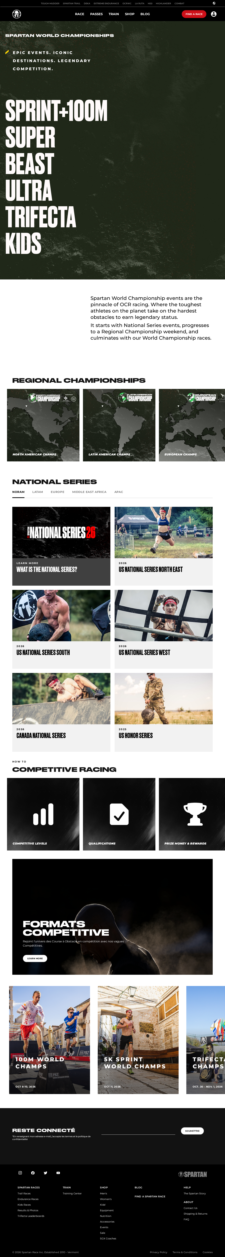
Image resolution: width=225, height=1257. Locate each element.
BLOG (138, 1187)
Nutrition (105, 1216)
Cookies (208, 1252)
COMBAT (179, 3)
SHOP (104, 1187)
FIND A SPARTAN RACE (150, 1196)
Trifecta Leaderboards (31, 1216)
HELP (187, 1187)
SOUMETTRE (192, 1131)
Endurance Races (28, 1199)
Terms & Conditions (185, 1252)
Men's (103, 1193)
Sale (102, 1232)
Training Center (72, 1193)
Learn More (35, 958)
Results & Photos (28, 1210)
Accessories (107, 1221)
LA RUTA (139, 3)
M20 (150, 3)
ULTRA (28, 191)
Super (30, 137)
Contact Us (190, 1208)
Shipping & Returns (195, 1213)
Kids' (103, 1204)
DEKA (87, 3)
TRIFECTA (40, 217)
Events (104, 1227)
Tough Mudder (50, 3)
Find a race (194, 14)
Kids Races (24, 1204)
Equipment (107, 1210)
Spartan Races (29, 1187)
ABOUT (188, 1202)
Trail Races (24, 1193)
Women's (106, 1199)
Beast (29, 164)
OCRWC (127, 3)
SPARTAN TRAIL (71, 3)
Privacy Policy (158, 1252)
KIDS (23, 244)
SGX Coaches (108, 1238)
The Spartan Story (195, 1193)
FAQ (186, 1219)
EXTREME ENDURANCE (106, 3)
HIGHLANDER (163, 3)
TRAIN (67, 1187)
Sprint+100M (56, 111)
